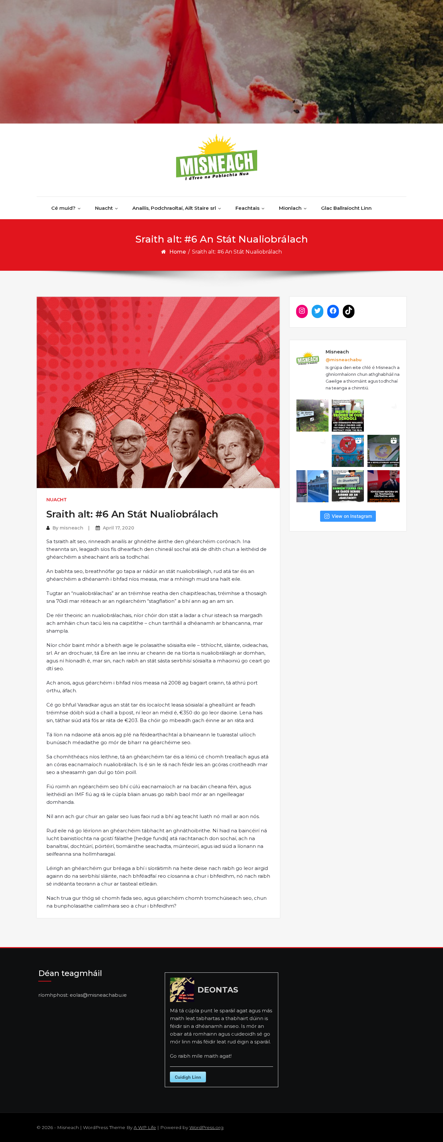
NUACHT (56, 500)
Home (177, 252)
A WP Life (145, 1127)
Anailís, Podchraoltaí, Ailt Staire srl (174, 208)
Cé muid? (63, 208)
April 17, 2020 (118, 528)
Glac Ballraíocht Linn (346, 208)
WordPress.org (206, 1127)
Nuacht (104, 208)
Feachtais (247, 208)
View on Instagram (352, 516)
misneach (71, 528)
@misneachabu (344, 359)
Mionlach (290, 208)
